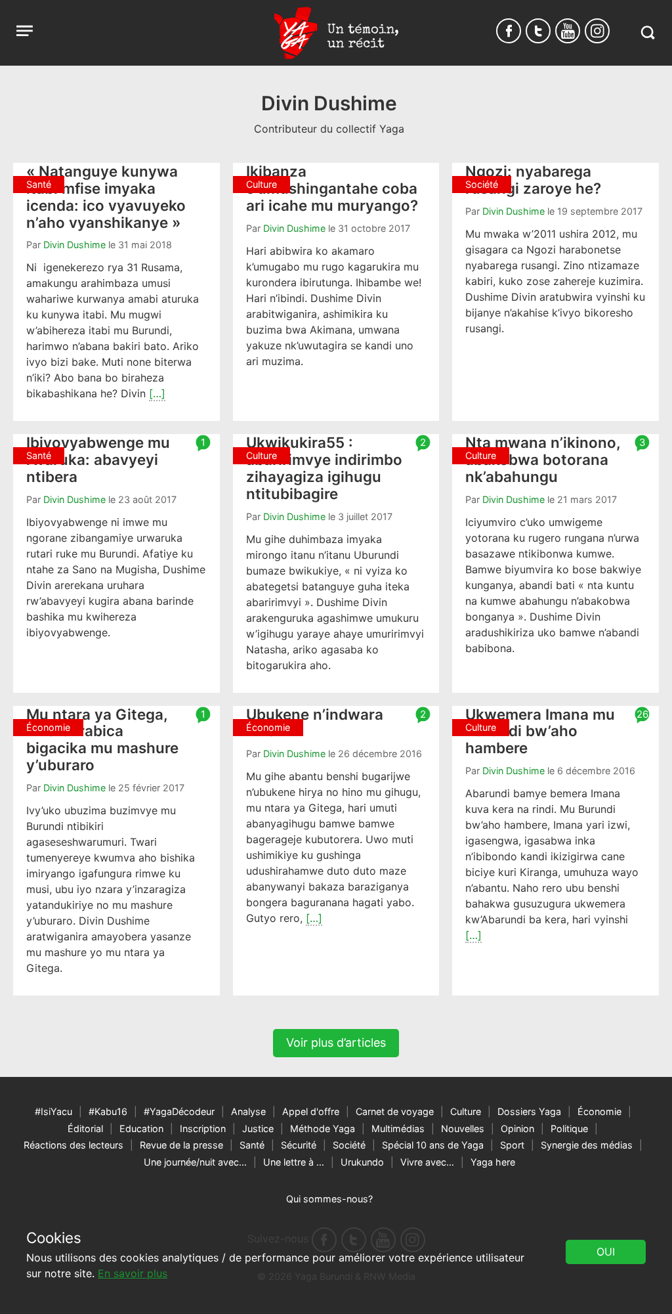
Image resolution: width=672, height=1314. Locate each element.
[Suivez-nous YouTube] (567, 30)
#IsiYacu (53, 1111)
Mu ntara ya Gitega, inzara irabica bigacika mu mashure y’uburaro (102, 739)
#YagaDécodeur (179, 1111)
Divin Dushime (74, 244)
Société (349, 1144)
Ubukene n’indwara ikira (314, 722)
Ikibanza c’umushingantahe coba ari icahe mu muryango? (332, 188)
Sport (512, 1144)
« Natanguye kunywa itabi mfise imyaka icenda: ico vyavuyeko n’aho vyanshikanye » (106, 196)
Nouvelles (462, 1128)
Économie (599, 1111)
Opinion (517, 1128)
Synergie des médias (587, 1144)
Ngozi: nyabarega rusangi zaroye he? (533, 179)
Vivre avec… (427, 1162)
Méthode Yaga (322, 1128)
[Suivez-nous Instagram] (597, 30)
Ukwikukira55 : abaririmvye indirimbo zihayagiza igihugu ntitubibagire (324, 467)
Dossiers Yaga (529, 1111)
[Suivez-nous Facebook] (508, 30)
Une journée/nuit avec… (195, 1162)
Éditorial (85, 1128)
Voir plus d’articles (336, 1042)
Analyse (248, 1111)
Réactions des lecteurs (73, 1144)
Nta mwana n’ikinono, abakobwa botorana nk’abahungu (542, 459)
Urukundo (362, 1162)
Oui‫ (606, 1251)
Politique (569, 1128)
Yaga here (493, 1162)
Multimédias (398, 1128)
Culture (465, 1111)
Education (141, 1128)
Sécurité (298, 1144)
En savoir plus (132, 1273)
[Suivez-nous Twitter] (538, 30)
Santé (252, 1144)
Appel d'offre (310, 1111)
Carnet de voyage (395, 1111)
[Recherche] (647, 32)
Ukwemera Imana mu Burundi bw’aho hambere (540, 731)
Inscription (203, 1128)
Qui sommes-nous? (329, 1198)
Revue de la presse (181, 1144)
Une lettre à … (293, 1162)
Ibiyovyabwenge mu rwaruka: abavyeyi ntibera (98, 459)
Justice (258, 1128)
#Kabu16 (108, 1111)
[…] (157, 393)
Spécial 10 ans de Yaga (433, 1144)
